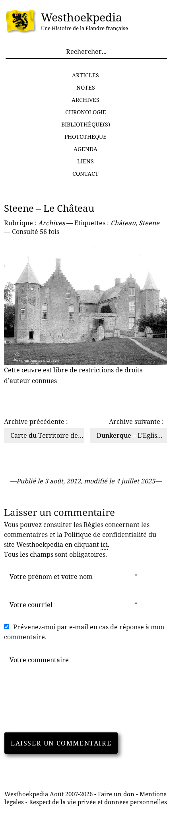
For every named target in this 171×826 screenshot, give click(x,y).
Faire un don (116, 794)
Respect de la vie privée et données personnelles (98, 802)
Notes (85, 87)
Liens (85, 161)
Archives (85, 99)
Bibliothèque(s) (85, 124)
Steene (149, 222)
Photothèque (85, 136)
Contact (85, 173)
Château (123, 222)
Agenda (85, 149)
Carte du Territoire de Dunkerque (62, 435)
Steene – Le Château (49, 208)
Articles (85, 75)
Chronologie (85, 112)
